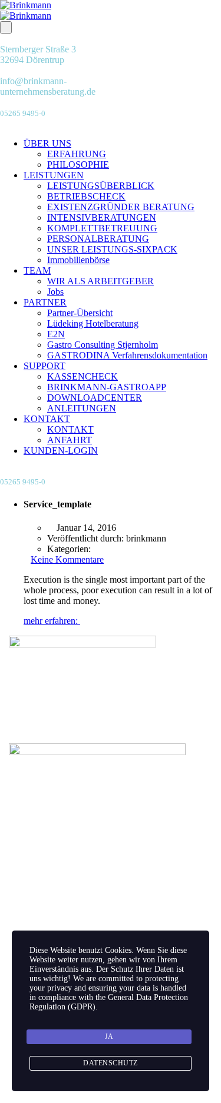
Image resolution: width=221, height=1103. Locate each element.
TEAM (37, 270)
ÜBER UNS (47, 143)
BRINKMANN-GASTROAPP (106, 387)
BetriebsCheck (59, 925)
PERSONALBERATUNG (98, 239)
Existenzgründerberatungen (83, 893)
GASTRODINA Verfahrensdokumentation (127, 355)
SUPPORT (44, 366)
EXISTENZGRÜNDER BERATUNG (120, 207)
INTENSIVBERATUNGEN (101, 217)
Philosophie (54, 872)
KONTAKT (47, 419)
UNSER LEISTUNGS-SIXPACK (112, 249)
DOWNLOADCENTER (94, 398)
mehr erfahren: (52, 621)
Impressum (84, 1097)
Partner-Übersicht (80, 313)
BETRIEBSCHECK (86, 196)
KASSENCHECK (82, 376)
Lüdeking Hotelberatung (92, 323)
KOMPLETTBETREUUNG (102, 228)
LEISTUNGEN (54, 175)
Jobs (55, 292)
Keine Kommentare (67, 559)
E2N (56, 334)
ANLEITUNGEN (81, 408)
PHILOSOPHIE (78, 165)
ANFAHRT (69, 440)
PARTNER (45, 302)
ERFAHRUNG (76, 154)
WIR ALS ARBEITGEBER (100, 281)
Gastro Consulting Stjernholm (102, 345)
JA (109, 1036)
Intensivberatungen (67, 904)
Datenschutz (134, 1097)
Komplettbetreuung (68, 914)
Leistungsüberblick (67, 883)
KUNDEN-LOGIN (61, 451)
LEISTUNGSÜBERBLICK (100, 186)
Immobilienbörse (78, 260)
